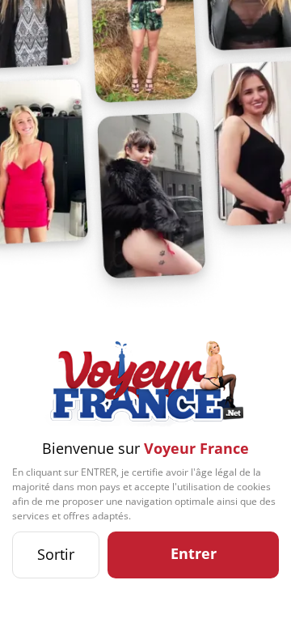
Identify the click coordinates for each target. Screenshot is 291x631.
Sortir (55, 554)
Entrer (194, 553)
